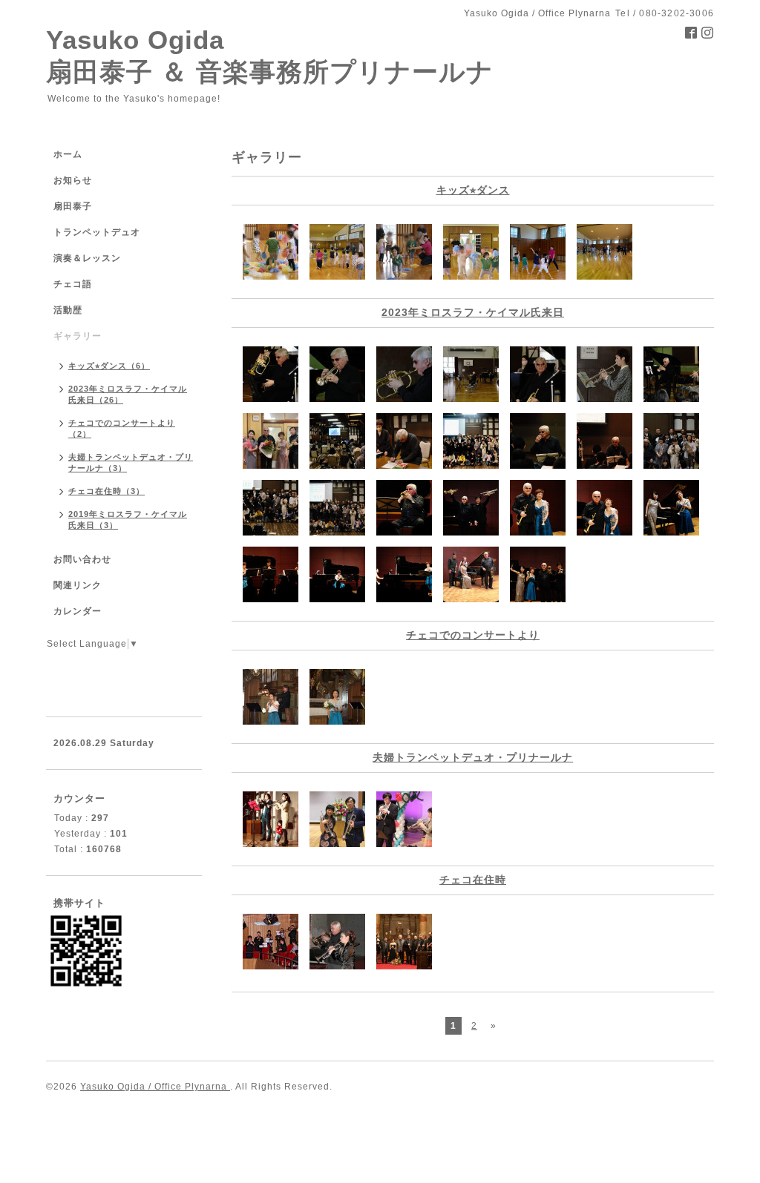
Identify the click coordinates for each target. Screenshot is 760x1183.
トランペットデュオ (96, 232)
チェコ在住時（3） (106, 491)
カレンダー (77, 611)
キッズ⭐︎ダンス (473, 190)
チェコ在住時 (472, 880)
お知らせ (72, 180)
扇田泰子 (72, 206)
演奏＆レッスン (87, 258)
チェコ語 (72, 284)
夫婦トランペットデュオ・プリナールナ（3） (130, 462)
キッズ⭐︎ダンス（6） (109, 365)
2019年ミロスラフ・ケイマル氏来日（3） (127, 520)
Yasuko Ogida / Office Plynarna (155, 1086)
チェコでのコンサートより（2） (121, 428)
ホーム (67, 154)
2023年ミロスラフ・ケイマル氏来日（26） (127, 394)
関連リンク (77, 585)
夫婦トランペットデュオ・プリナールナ (473, 757)
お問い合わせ (82, 559)
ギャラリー (77, 336)
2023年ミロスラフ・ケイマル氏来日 (472, 312)
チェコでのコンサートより (473, 635)
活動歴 (67, 310)
